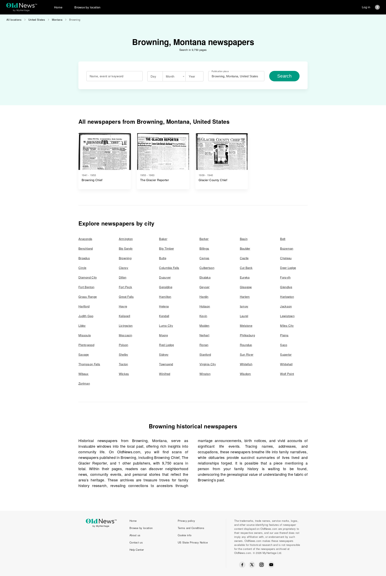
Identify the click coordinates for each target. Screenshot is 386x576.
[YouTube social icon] (271, 565)
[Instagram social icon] (261, 564)
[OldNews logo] (21, 5)
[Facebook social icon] (242, 565)
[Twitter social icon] (252, 565)
